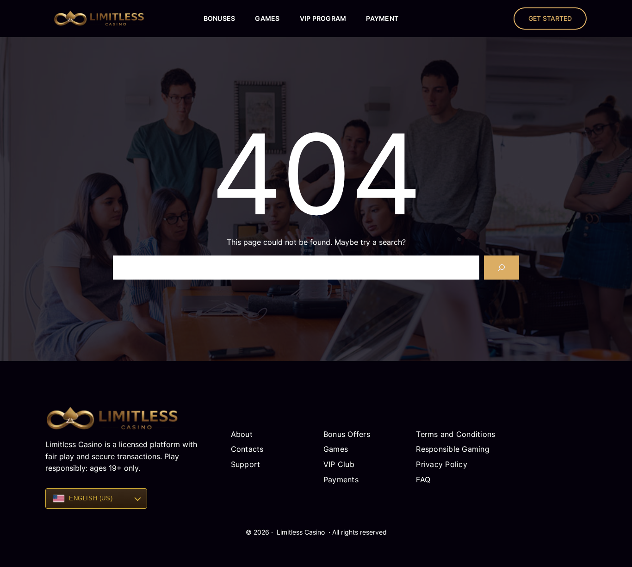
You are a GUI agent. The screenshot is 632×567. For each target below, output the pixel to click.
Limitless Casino (301, 532)
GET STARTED (550, 18)
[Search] (501, 267)
